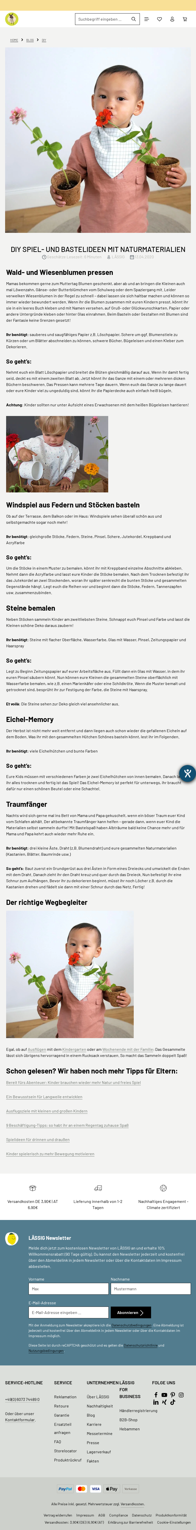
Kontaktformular (20, 1419)
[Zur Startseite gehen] (11, 19)
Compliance (118, 1515)
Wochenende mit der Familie (127, 1049)
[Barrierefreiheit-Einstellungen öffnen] (187, 773)
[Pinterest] (173, 1396)
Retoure (61, 1405)
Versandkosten (132, 1504)
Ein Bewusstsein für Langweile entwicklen (44, 1096)
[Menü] (147, 19)
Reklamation (65, 1396)
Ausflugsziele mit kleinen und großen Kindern (47, 1110)
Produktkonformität (171, 1515)
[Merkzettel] (159, 19)
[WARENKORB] (185, 19)
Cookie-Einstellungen (174, 1522)
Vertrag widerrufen (58, 1515)
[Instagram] (181, 1396)
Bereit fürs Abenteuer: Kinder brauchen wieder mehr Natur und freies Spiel (73, 1082)
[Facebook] (156, 1396)
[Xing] (165, 1403)
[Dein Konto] (172, 19)
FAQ (57, 1441)
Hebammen (129, 1428)
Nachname (120, 1279)
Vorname (36, 1279)
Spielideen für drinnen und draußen (38, 1139)
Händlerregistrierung (138, 1410)
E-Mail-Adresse (42, 1302)
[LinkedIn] (156, 1403)
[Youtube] (165, 1396)
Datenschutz (142, 1515)
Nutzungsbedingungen (46, 1350)
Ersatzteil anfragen (62, 1428)
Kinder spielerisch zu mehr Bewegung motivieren (50, 1153)
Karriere (94, 1424)
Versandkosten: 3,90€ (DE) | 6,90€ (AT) (74, 1522)
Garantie (61, 1415)
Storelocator (65, 1450)
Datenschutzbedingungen (132, 1325)
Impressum (85, 1515)
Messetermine (100, 1433)
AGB (101, 1515)
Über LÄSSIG (98, 1396)
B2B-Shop (128, 1419)
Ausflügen (37, 1049)
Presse (93, 1442)
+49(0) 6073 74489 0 (22, 1399)
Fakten (93, 1460)
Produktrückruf (68, 1459)
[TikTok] (173, 1403)
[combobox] (101, 19)
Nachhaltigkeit (100, 1405)
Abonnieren (128, 1312)
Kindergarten (74, 1049)
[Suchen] (134, 19)
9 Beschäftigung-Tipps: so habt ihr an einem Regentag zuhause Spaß (67, 1125)
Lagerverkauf (99, 1451)
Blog (91, 1415)
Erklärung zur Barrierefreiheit (130, 1522)
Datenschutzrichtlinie (140, 1345)
